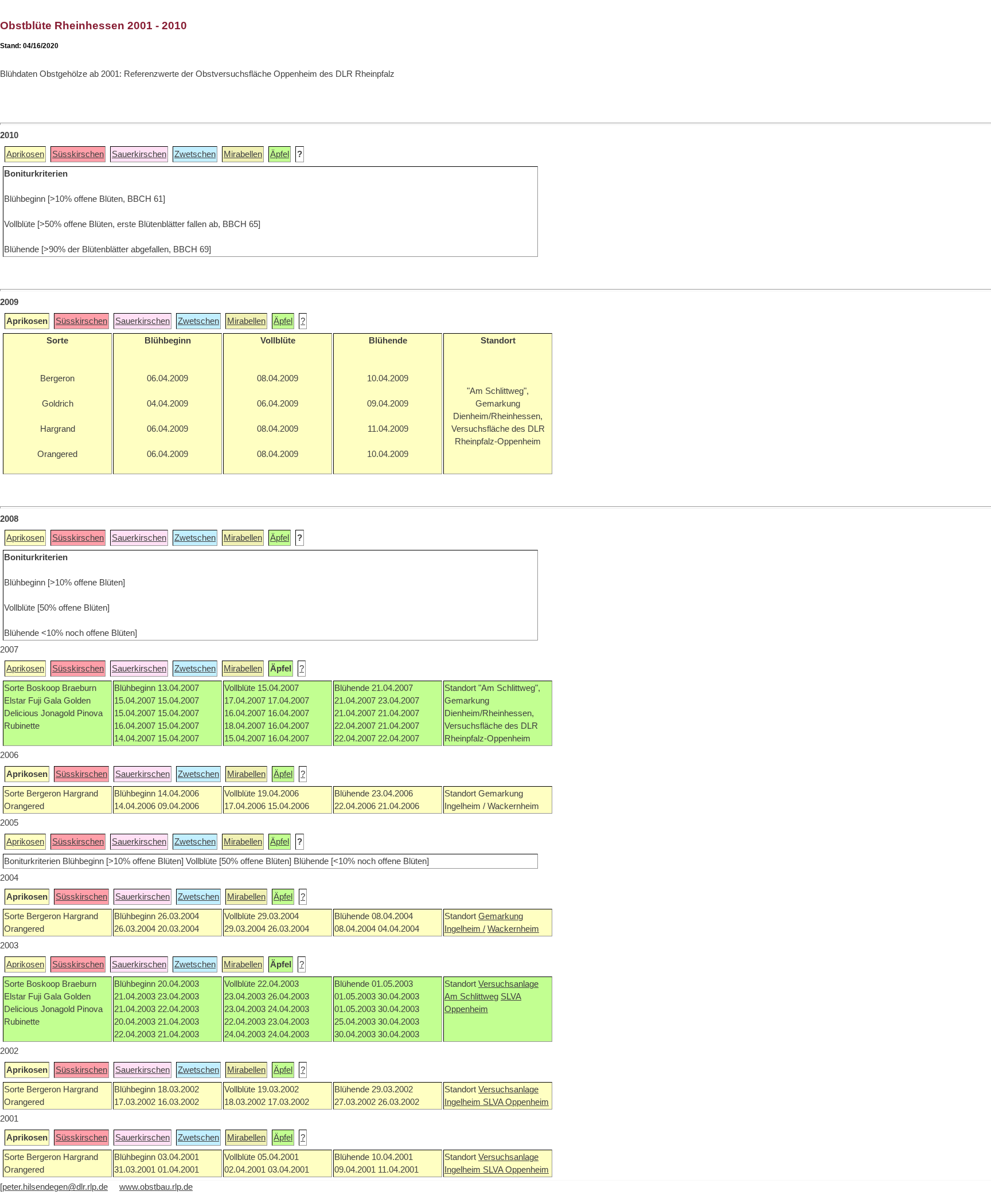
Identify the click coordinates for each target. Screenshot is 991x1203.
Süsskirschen (78, 154)
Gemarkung (500, 916)
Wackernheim (513, 929)
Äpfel (279, 154)
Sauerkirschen (139, 154)
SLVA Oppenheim (516, 1102)
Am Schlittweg (471, 996)
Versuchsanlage (508, 984)
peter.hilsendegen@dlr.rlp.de (55, 1187)
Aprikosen (25, 154)
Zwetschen (195, 154)
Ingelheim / (464, 929)
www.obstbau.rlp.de (156, 1187)
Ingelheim (463, 1102)
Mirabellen (243, 154)
